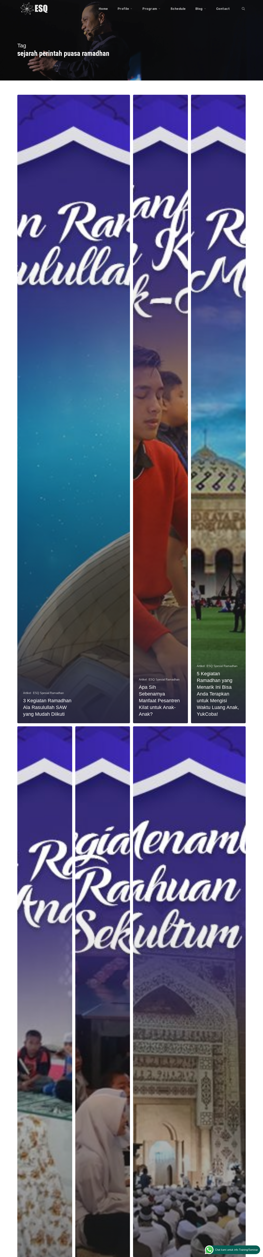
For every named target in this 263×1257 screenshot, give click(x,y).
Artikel (27, 693)
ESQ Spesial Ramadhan (48, 693)
